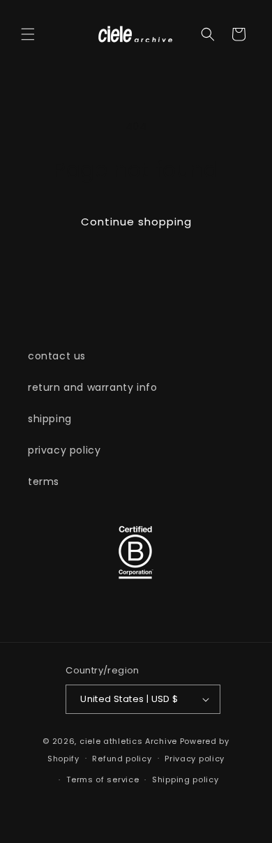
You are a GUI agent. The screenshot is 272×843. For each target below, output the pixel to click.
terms (43, 481)
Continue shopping (136, 221)
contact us (57, 356)
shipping (50, 419)
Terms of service (102, 779)
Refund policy (121, 758)
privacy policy (64, 450)
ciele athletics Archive (128, 741)
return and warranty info (92, 387)
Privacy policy (195, 758)
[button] (28, 34)
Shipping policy (185, 779)
